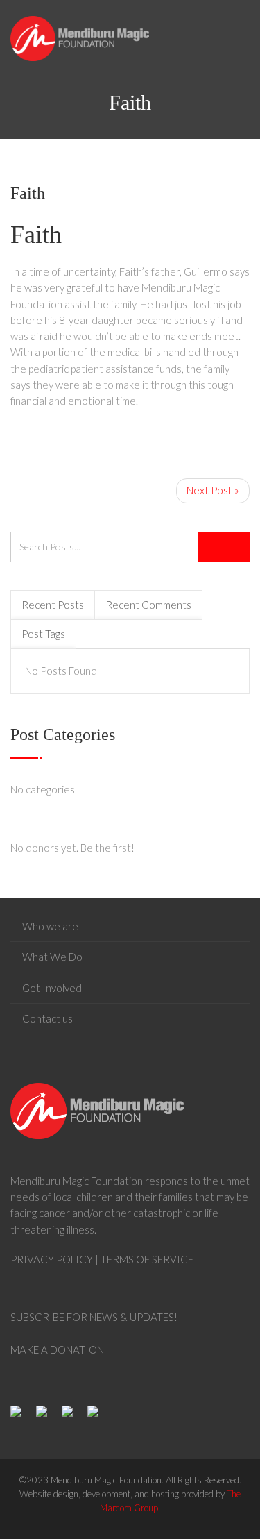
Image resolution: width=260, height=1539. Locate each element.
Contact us (47, 1018)
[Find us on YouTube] (73, 1417)
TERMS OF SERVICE (147, 1259)
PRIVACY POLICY (51, 1259)
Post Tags (43, 634)
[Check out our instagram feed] (98, 1417)
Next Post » (213, 490)
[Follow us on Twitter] (47, 1417)
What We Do (52, 956)
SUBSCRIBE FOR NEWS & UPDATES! (93, 1317)
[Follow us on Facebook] (21, 1417)
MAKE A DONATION (57, 1349)
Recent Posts (52, 604)
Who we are (50, 926)
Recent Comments (148, 604)
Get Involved (52, 988)
